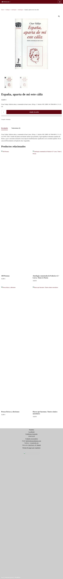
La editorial (31, 432)
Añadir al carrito (34, 112)
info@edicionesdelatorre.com (33, 441)
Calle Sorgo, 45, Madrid (34, 445)
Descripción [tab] (4, 128)
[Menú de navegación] (60, 1)
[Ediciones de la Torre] (6, 2)
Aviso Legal (31, 436)
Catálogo (8, 9)
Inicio (2, 9)
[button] (59, 16)
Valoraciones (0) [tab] (15, 128)
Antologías (13, 9)
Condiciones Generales (31, 434)
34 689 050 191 (34, 443)
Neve (2, 577)
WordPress (17, 577)
